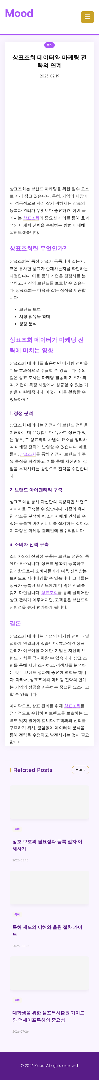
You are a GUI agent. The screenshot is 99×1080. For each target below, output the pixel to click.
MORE (80, 770)
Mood (19, 13)
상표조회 (31, 217)
